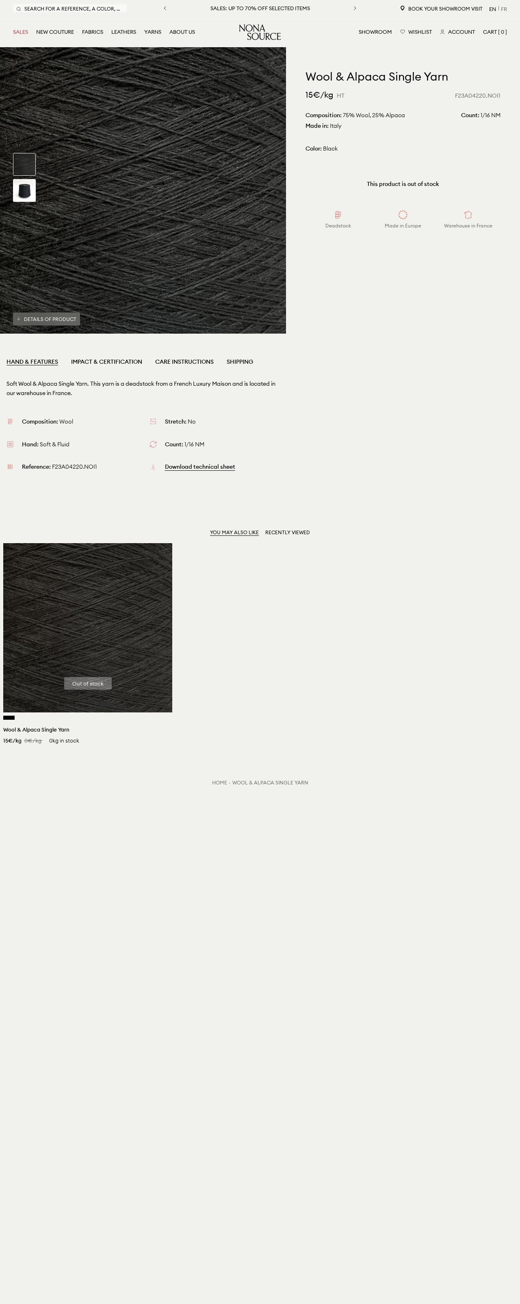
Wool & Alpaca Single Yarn (270, 783)
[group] (24, 164)
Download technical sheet (200, 466)
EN (492, 9)
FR (504, 9)
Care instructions (184, 361)
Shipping (240, 361)
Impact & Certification (106, 361)
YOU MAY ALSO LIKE (234, 532)
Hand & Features (32, 361)
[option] (143, 190)
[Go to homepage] (260, 32)
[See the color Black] (9, 718)
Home (219, 783)
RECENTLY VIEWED (287, 532)
